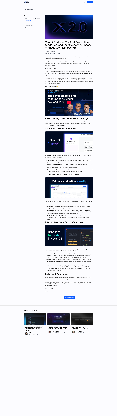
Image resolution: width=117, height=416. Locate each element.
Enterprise (57, 2)
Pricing (63, 2)
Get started (90, 2)
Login (84, 1)
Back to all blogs (29, 9)
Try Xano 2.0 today (69, 297)
